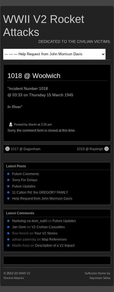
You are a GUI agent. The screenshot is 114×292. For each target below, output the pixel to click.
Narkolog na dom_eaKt (29, 221)
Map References (54, 239)
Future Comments (25, 174)
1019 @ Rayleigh (90, 149)
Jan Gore (19, 227)
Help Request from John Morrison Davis (42, 198)
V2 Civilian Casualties (48, 227)
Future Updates (23, 186)
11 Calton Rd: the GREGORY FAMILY (40, 192)
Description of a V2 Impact (54, 245)
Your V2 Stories (46, 233)
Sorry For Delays (24, 180)
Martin (32, 124)
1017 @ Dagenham (25, 149)
